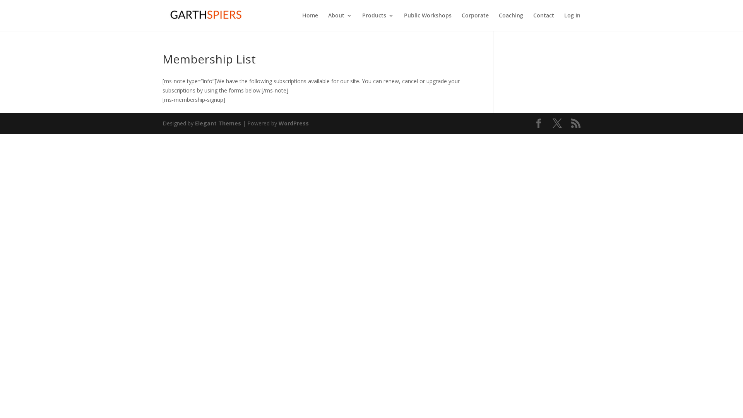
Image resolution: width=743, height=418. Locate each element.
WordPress (294, 123)
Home (310, 16)
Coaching (511, 16)
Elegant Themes (218, 123)
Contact (543, 16)
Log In (572, 16)
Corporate (475, 16)
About (336, 16)
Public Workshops (428, 16)
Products (374, 16)
